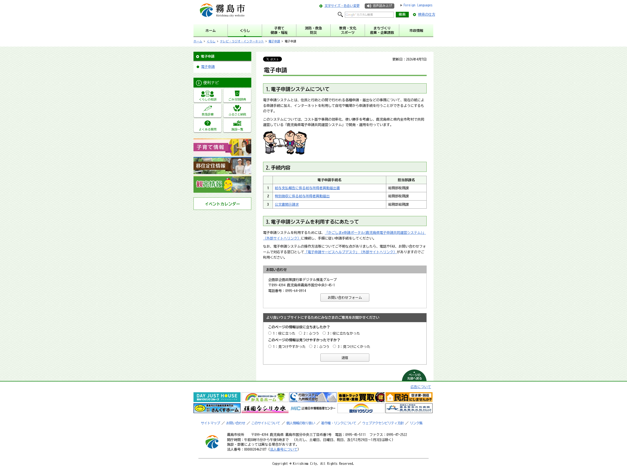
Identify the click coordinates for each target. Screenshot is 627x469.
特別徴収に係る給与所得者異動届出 (302, 196)
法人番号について (283, 449)
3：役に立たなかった (343, 333)
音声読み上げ (382, 5)
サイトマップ (210, 423)
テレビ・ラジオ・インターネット (242, 41)
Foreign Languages (418, 5)
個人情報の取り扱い (300, 423)
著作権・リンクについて (338, 423)
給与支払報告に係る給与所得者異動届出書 (307, 188)
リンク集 (416, 423)
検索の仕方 (426, 14)
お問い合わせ (235, 423)
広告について (420, 387)
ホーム (197, 41)
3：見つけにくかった (354, 346)
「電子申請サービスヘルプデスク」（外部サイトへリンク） (350, 252)
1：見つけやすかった (289, 346)
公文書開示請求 (287, 204)
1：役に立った (284, 333)
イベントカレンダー (222, 204)
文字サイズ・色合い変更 (342, 5)
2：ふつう (311, 333)
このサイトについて (265, 423)
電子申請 (274, 41)
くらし (211, 41)
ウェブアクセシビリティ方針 (383, 423)
